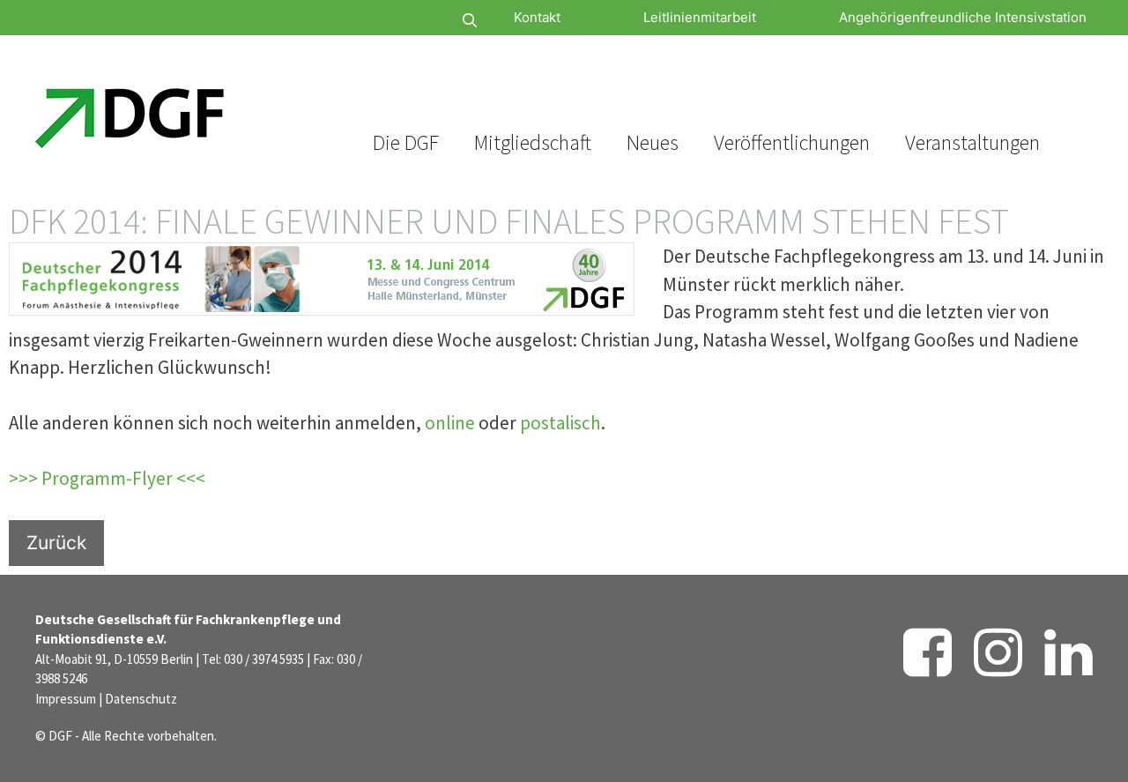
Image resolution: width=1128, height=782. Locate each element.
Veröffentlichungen (792, 142)
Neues (653, 142)
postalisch (560, 423)
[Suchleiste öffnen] (417, 21)
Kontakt (537, 17)
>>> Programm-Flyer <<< (107, 478)
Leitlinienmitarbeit (699, 17)
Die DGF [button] (406, 142)
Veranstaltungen (972, 142)
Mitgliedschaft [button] (532, 142)
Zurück (56, 543)
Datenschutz (141, 698)
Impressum (65, 698)
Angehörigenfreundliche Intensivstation (963, 17)
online (450, 423)
